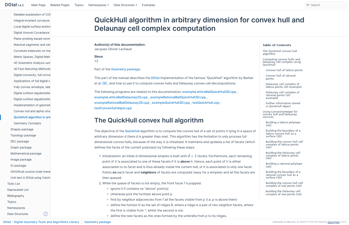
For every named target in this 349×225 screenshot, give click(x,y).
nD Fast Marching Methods (32, 69)
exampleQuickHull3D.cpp (171, 103)
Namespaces (97, 5)
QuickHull (132, 131)
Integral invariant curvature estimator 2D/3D (43, 20)
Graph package (21, 147)
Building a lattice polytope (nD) (283, 124)
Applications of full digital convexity (38, 81)
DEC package (20, 141)
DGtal (155, 78)
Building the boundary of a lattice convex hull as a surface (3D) (283, 133)
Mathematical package (26, 153)
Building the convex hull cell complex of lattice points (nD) (284, 144)
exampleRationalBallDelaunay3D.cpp (121, 103)
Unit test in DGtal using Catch (30, 177)
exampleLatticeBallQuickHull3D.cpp (209, 92)
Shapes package (22, 129)
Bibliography (15, 195)
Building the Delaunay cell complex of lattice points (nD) (283, 155)
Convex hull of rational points (281, 77)
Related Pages (60, 5)
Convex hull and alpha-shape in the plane (42, 111)
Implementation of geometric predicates (41, 105)
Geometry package (125, 69)
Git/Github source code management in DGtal (41, 171)
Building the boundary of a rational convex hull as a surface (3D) (283, 174)
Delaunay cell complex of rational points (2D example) (282, 95)
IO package (18, 165)
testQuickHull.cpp (206, 103)
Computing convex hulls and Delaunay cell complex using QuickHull (282, 62)
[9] (104, 83)
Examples (148, 5)
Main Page (38, 5)
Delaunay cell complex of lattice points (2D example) (284, 85)
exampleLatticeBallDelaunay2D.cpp (121, 97)
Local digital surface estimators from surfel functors (49, 26)
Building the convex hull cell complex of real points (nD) (284, 184)
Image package (21, 159)
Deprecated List (18, 189)
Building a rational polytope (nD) (284, 165)
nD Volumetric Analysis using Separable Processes (48, 62)
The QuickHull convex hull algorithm (280, 52)
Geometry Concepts (27, 123)
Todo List (13, 183)
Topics (79, 5)
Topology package (23, 135)
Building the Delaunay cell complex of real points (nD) (284, 193)
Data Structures (124, 5)
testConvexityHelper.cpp (113, 108)
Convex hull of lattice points (284, 70)
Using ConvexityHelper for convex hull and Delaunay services (280, 114)
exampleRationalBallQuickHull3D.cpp (178, 97)
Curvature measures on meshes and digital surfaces (49, 50)
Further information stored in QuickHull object (283, 105)
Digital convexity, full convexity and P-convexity (46, 75)
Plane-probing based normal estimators (41, 38)
